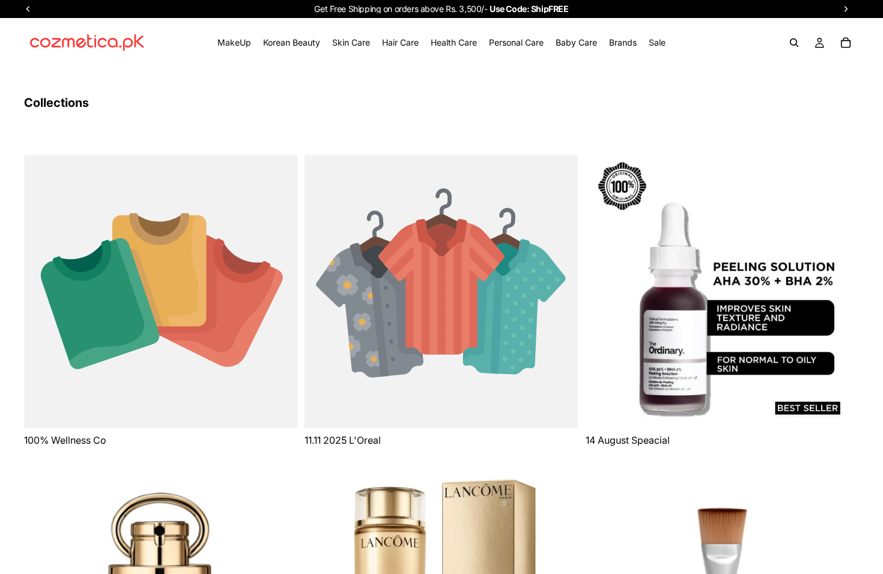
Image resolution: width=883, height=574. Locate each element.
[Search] (794, 42)
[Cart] (846, 42)
